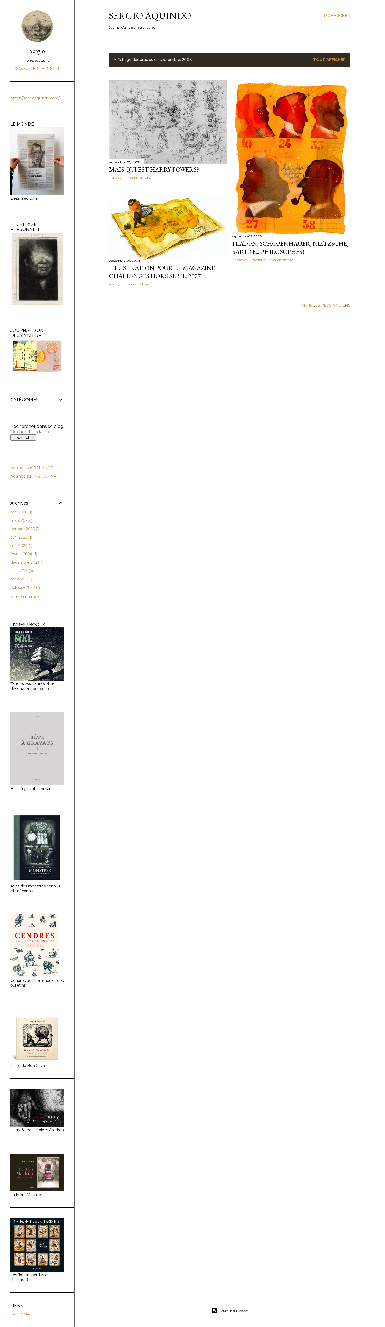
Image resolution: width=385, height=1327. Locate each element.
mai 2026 (20, 512)
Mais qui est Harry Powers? (154, 169)
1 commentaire (137, 284)
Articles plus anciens (325, 305)
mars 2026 (22, 520)
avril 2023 (21, 570)
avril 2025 (20, 537)
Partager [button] (116, 178)
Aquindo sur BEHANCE (31, 468)
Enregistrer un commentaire (271, 260)
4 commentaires (138, 178)
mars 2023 (22, 579)
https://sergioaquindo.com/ (35, 98)
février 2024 (23, 554)
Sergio (37, 51)
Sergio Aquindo (150, 15)
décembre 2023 (26, 562)
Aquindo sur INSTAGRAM (33, 476)
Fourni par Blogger (233, 1311)
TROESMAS (21, 1314)
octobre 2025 (24, 529)
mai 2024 (20, 545)
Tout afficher (329, 59)
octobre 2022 (24, 587)
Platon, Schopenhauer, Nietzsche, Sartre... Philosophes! (290, 247)
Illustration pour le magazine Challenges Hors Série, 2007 (162, 272)
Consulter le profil (37, 68)
